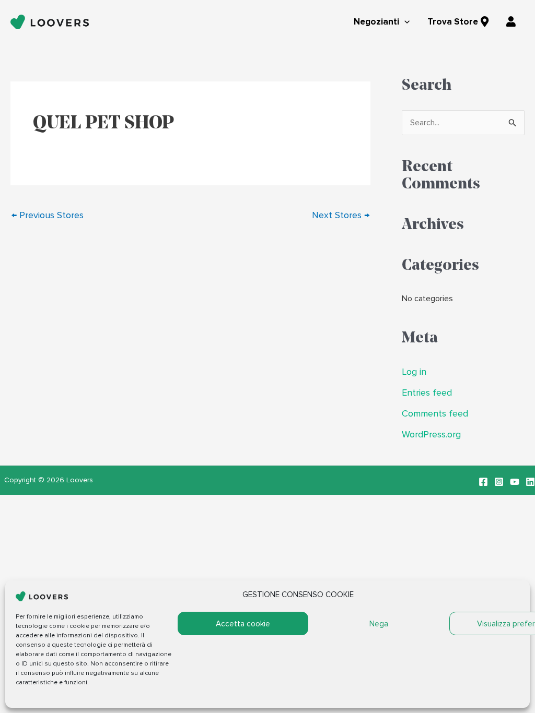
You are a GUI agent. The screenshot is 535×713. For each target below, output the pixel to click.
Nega (378, 623)
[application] (404, 22)
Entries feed (427, 392)
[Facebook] (483, 481)
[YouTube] (514, 481)
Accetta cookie (243, 623)
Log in (414, 371)
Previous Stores (47, 215)
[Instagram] (499, 481)
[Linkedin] (530, 481)
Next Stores (340, 215)
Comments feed (435, 413)
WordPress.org (431, 434)
